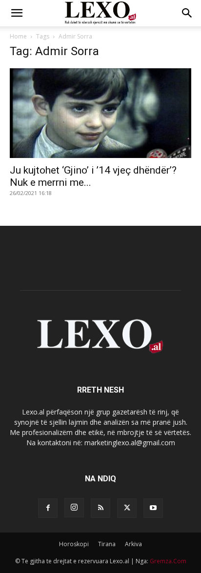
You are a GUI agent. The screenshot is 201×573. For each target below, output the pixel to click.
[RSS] (100, 508)
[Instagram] (74, 507)
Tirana (107, 544)
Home (18, 36)
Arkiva (133, 544)
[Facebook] (48, 508)
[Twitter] (127, 508)
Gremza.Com (168, 561)
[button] (16, 13)
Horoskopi (74, 544)
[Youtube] (153, 508)
